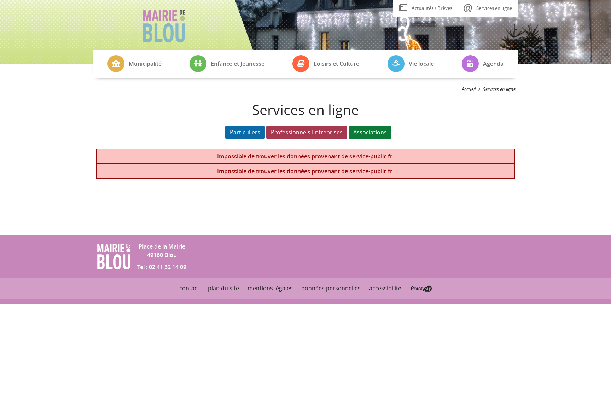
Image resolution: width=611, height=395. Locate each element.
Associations (370, 132)
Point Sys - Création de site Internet (421, 289)
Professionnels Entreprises (307, 132)
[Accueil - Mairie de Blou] (164, 26)
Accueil (469, 89)
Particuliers (245, 132)
